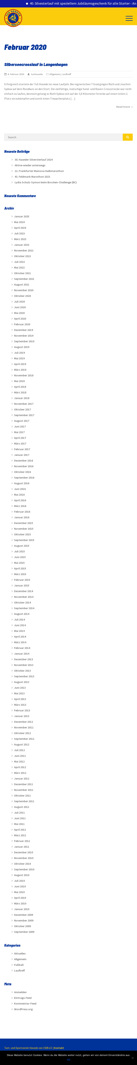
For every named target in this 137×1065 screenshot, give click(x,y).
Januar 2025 (21, 216)
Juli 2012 (19, 750)
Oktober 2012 (22, 733)
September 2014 (24, 608)
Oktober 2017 (22, 409)
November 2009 (23, 920)
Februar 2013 (22, 710)
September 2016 (24, 477)
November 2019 (23, 335)
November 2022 (23, 250)
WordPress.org (23, 1009)
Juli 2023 (19, 233)
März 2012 (20, 773)
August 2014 (21, 614)
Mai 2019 (19, 358)
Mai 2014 (19, 631)
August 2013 (21, 682)
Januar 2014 (21, 653)
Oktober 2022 (22, 256)
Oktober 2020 (22, 296)
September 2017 (24, 415)
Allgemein (54, 74)
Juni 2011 (20, 818)
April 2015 (20, 568)
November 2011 (23, 790)
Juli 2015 (19, 551)
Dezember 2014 (23, 591)
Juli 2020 (19, 301)
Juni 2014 (20, 625)
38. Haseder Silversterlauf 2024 (34, 159)
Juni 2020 (20, 307)
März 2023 (20, 239)
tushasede (37, 74)
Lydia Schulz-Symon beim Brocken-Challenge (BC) (46, 182)
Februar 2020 (22, 324)
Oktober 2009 (22, 926)
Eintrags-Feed (23, 998)
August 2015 (21, 545)
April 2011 (20, 829)
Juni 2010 (20, 886)
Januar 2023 (21, 244)
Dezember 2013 (23, 659)
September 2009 (24, 932)
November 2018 (23, 375)
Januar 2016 (21, 517)
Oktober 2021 (22, 273)
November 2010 (23, 858)
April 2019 (20, 364)
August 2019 (21, 347)
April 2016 (20, 500)
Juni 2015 (20, 557)
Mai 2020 (19, 313)
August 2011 (21, 807)
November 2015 (23, 528)
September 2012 (24, 738)
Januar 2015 (21, 585)
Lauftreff (66, 74)
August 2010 (21, 875)
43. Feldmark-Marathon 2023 (32, 176)
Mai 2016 (19, 494)
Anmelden (20, 992)
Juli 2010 (19, 880)
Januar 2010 (21, 909)
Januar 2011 (21, 846)
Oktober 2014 (22, 602)
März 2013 (20, 704)
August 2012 (21, 744)
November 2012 (23, 727)
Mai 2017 (19, 432)
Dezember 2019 (23, 330)
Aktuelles (20, 953)
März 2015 (20, 574)
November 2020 (23, 290)
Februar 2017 (22, 449)
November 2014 (23, 597)
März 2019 (20, 369)
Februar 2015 (22, 579)
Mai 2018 (19, 381)
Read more (124, 106)
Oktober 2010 (22, 863)
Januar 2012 (21, 778)
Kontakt (59, 1048)
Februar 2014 (22, 648)
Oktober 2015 (22, 534)
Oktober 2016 (22, 472)
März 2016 (20, 506)
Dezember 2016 (23, 460)
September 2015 (24, 540)
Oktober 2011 (22, 795)
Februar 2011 (22, 841)
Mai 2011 (19, 824)
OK (68, 1059)
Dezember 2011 (23, 784)
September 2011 (24, 801)
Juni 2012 (20, 755)
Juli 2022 (19, 261)
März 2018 (20, 392)
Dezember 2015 (23, 523)
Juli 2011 (19, 812)
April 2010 (20, 897)
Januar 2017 (21, 455)
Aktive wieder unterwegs (30, 165)
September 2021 (24, 279)
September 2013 (24, 676)
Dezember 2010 (23, 852)
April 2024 (20, 227)
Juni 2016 (20, 489)
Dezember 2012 (23, 721)
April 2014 (20, 636)
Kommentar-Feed (25, 1003)
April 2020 (20, 318)
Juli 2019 (19, 352)
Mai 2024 (19, 222)
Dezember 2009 (23, 914)
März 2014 (20, 642)
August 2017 (21, 420)
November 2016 (23, 466)
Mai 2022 (19, 267)
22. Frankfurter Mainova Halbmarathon (39, 171)
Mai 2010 (19, 892)
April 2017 (20, 438)
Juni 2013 (20, 687)
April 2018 (20, 386)
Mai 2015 (19, 562)
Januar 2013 (21, 716)
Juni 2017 (20, 426)
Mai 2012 (19, 761)
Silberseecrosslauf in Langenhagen (35, 64)
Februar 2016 (22, 511)
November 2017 (23, 403)
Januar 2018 (21, 398)
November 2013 (23, 665)
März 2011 (20, 835)
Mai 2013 (19, 693)
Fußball (19, 965)
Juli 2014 (19, 619)
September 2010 (24, 869)
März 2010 (20, 903)
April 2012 (20, 767)
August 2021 (21, 284)
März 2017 (20, 443)
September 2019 (24, 341)
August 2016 (21, 483)
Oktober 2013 (22, 670)
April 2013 (20, 699)
